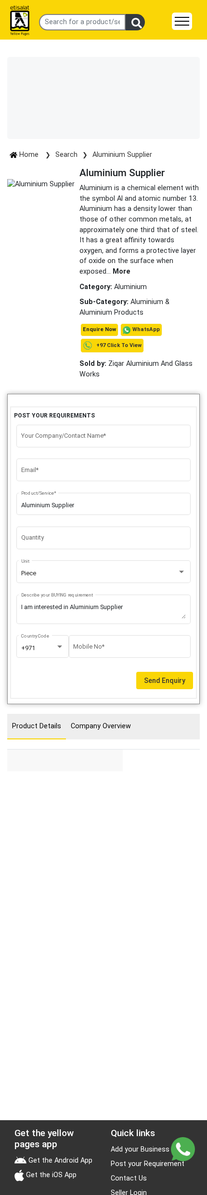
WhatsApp (146, 329)
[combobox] (103, 573)
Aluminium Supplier (122, 155)
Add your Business (140, 1149)
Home (28, 155)
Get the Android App (59, 1160)
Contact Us (129, 1178)
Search (66, 155)
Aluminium (130, 287)
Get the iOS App (50, 1175)
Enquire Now (99, 329)
